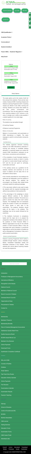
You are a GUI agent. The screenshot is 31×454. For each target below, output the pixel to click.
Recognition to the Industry (8, 283)
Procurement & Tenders (7, 304)
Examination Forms (6, 432)
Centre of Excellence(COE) (8, 411)
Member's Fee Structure (7, 341)
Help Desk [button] (4, 56)
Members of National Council (9, 290)
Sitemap (3, 404)
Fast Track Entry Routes (7, 374)
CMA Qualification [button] (6, 32)
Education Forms (5, 428)
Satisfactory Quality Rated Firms (9, 330)
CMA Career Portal (6, 435)
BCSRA (3, 414)
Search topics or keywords (14, 263)
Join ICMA (17, 10)
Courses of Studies (6, 364)
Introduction (4, 273)
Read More (11, 71)
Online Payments (5, 344)
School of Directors (6, 407)
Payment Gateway (7, 10)
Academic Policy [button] (6, 37)
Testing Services (5, 425)
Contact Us (5, 19)
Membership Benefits (6, 323)
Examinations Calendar (7, 388)
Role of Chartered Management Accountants (13, 327)
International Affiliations (7, 280)
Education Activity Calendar (8, 377)
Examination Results (6, 391)
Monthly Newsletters (6, 418)
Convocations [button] (5, 42)
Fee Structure (4, 384)
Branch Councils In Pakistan (8, 294)
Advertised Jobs (5, 438)
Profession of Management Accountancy (12, 276)
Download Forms (5, 348)
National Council (5, 287)
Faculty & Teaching (6, 395)
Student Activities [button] (6, 47)
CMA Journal (4, 421)
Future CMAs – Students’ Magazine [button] (11, 51)
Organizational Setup (6, 301)
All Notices (10, 87)
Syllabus (3, 367)
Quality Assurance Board (7, 334)
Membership (4, 316)
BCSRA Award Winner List (8, 337)
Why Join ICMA (5, 360)
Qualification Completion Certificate (10, 351)
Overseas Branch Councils (8, 297)
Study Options (5, 370)
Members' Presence (6, 320)
